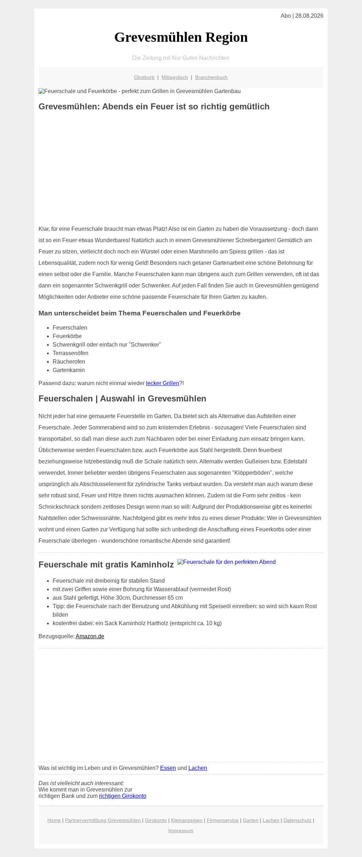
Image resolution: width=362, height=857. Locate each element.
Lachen (197, 768)
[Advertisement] (181, 168)
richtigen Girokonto (122, 796)
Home (54, 820)
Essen (168, 768)
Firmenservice (223, 820)
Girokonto (156, 820)
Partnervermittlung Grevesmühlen (103, 820)
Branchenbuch (211, 77)
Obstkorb (144, 77)
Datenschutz (297, 820)
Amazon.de (90, 636)
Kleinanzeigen (187, 820)
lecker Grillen (162, 383)
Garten (250, 820)
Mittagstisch (175, 77)
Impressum (180, 830)
